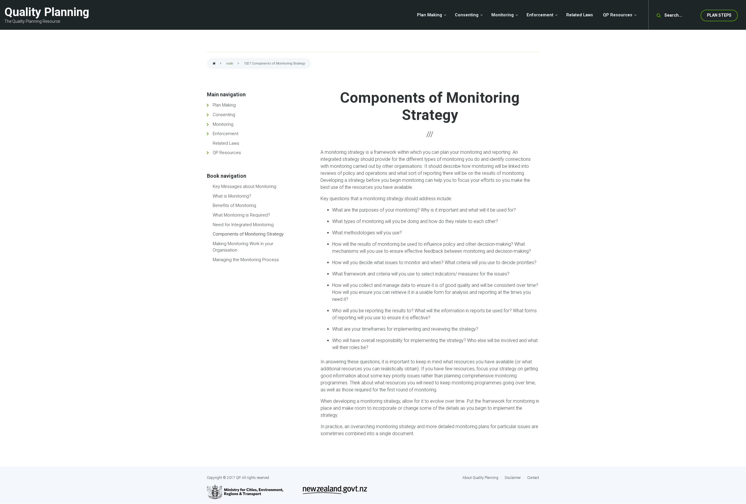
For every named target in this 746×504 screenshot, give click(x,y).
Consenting (224, 114)
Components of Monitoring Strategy (248, 234)
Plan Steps (719, 15)
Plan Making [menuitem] (429, 15)
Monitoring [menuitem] (502, 15)
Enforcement (225, 133)
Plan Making (224, 105)
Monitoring (223, 124)
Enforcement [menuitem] (540, 15)
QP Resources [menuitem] (617, 15)
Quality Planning (46, 12)
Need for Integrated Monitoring (243, 224)
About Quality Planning (480, 477)
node (229, 63)
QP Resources (227, 152)
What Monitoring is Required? (241, 215)
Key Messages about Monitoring (244, 186)
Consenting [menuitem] (466, 15)
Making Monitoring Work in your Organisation (243, 247)
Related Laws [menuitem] (579, 15)
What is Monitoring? (232, 196)
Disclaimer (513, 477)
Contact (533, 477)
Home (214, 63)
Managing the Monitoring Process (246, 259)
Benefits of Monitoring (234, 205)
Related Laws (226, 143)
